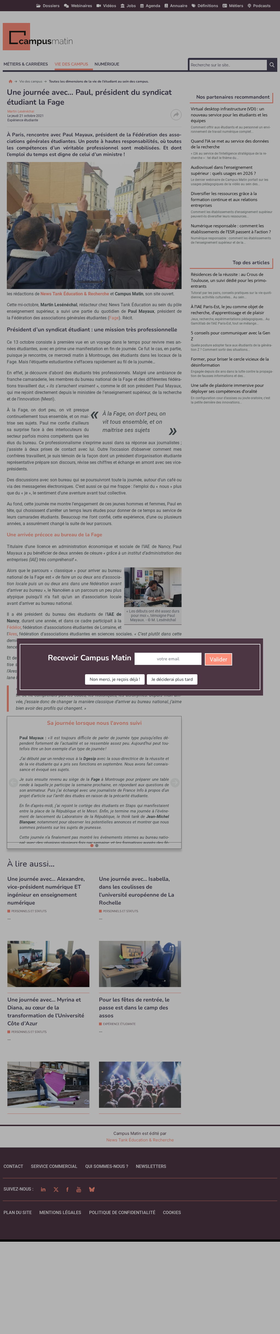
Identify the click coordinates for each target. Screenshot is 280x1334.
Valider (218, 659)
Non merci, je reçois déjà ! (115, 679)
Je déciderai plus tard (172, 679)
